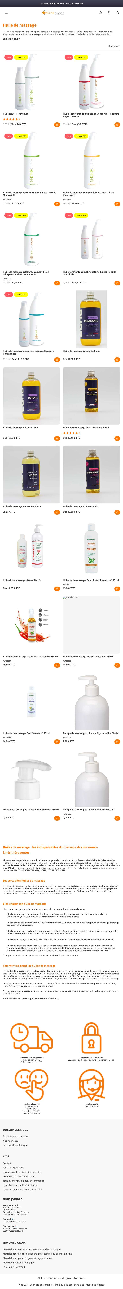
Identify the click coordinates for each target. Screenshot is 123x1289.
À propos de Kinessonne (16, 1136)
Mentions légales (95, 1284)
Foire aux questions (13, 1167)
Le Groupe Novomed (14, 1266)
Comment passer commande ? (19, 1176)
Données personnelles (42, 1284)
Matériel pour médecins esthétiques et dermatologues (32, 1249)
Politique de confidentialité (69, 1284)
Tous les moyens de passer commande (23, 1180)
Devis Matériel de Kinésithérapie (20, 1185)
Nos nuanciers (10, 1140)
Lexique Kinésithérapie (15, 1145)
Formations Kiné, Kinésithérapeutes (22, 1171)
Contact (7, 1163)
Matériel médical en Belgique (19, 1262)
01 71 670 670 (9, 1209)
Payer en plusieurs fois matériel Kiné (22, 1189)
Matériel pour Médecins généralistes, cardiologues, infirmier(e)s (37, 1253)
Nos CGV (23, 1284)
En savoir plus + (11, 38)
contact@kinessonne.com (14, 1221)
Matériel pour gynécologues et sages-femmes (27, 1258)
